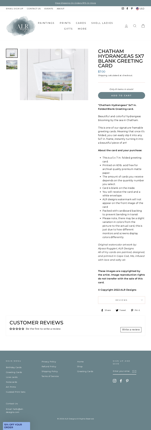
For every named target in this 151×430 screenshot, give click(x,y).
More (82, 28)
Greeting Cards (14, 372)
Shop (80, 366)
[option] (75, 3)
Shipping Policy (50, 371)
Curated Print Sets (15, 392)
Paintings (46, 23)
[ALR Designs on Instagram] (114, 381)
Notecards (11, 382)
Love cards (11, 377)
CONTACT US (34, 8)
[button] (16, 426)
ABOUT (60, 8)
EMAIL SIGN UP (14, 8)
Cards (81, 23)
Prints (65, 23)
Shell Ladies (102, 23)
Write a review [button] (131, 329)
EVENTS (48, 8)
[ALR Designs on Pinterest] (127, 381)
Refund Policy (49, 366)
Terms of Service (50, 376)
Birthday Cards (14, 367)
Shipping (102, 75)
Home (80, 361)
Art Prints (11, 387)
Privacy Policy (49, 361)
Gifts (68, 28)
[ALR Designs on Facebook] (121, 381)
